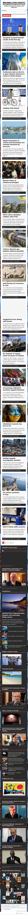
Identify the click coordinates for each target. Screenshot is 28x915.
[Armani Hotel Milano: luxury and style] (4, 634)
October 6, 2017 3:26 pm (8, 192)
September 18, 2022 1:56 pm (9, 118)
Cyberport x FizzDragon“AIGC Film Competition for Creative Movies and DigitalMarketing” (16, 769)
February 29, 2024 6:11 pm (8, 86)
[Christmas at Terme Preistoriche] (4, 629)
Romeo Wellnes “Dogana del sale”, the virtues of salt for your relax (17, 646)
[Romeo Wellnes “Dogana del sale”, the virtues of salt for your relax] (4, 648)
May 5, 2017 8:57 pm (7, 297)
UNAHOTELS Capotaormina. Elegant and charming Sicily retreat (13, 615)
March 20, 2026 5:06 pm (8, 50)
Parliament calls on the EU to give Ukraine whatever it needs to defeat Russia (13, 74)
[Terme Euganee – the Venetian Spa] (4, 638)
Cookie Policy (7, 909)
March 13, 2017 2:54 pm (8, 402)
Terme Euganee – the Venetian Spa (16, 636)
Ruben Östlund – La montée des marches (14, 773)
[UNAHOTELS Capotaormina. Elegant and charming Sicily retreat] (14, 610)
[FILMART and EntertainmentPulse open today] (4, 765)
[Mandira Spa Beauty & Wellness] (4, 643)
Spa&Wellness (6, 591)
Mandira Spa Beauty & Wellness (15, 641)
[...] (23, 47)
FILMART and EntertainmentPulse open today (15, 763)
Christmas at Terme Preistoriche (15, 626)
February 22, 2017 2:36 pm (8, 504)
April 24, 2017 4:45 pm (7, 366)
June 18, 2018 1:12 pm (7, 158)
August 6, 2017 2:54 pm (8, 227)
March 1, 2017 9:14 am (7, 436)
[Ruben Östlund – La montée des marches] (4, 775)
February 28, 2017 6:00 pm (8, 470)
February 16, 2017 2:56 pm (8, 539)
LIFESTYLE (5, 749)
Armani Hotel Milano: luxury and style (16, 631)
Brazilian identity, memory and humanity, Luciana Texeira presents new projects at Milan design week (16, 760)
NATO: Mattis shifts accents (14, 527)
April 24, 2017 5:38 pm (7, 331)
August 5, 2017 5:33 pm (8, 261)
